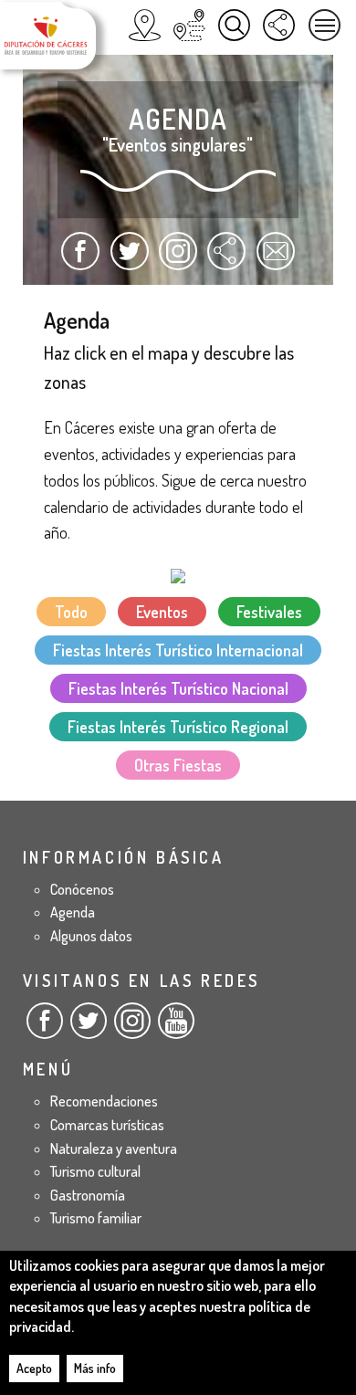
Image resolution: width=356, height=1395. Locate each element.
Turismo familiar (95, 1218)
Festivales (269, 612)
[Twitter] (88, 1028)
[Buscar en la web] (234, 25)
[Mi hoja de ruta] (189, 25)
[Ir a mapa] (178, 574)
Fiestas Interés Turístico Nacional (178, 688)
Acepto (34, 1368)
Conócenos (82, 889)
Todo (71, 612)
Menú (324, 25)
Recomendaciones (104, 1101)
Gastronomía (87, 1195)
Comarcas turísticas (107, 1125)
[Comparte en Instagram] (178, 259)
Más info (95, 1368)
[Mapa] (144, 25)
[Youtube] (176, 1028)
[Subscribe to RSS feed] (226, 259)
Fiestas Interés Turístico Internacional (178, 650)
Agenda (72, 912)
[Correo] (275, 259)
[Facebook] (45, 1028)
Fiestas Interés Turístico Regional (178, 727)
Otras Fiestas (178, 765)
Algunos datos (91, 936)
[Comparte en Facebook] (80, 259)
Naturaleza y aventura (113, 1148)
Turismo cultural (95, 1171)
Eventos (162, 612)
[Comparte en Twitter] (129, 259)
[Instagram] (132, 1028)
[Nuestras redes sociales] (279, 25)
